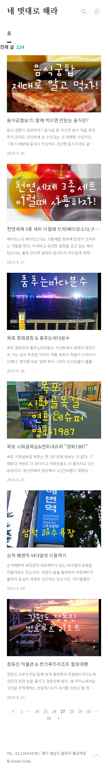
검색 (83, 11)
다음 (58, 718)
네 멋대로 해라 (32, 11)
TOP (96, 755)
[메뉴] (96, 11)
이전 (13, 711)
